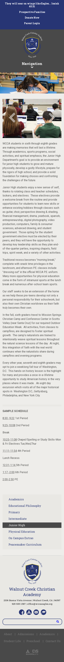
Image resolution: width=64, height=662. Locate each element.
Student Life (12, 641)
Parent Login (32, 23)
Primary (14, 512)
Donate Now (32, 17)
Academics (16, 499)
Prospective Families (32, 12)
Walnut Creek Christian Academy (32, 591)
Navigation (32, 63)
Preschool (33, 641)
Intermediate (18, 518)
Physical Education (22, 531)
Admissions (26, 634)
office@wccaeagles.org (39, 604)
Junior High (17, 525)
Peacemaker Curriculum (25, 544)
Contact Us (53, 641)
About (8, 634)
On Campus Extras (21, 538)
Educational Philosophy (25, 506)
